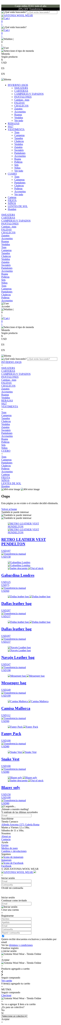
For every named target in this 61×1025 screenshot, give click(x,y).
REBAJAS (13, 123)
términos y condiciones (21, 945)
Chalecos (19, 141)
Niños (17, 167)
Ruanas (18, 114)
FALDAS (19, 102)
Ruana (17, 159)
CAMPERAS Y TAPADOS (29, 93)
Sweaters (19, 150)
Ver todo (18, 120)
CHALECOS (21, 105)
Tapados (18, 138)
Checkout (6, 995)
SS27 (10, 126)
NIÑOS (12, 203)
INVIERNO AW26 (18, 85)
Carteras (12, 197)
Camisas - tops (21, 99)
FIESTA (12, 200)
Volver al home (9, 509)
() (5, 21)
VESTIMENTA (16, 129)
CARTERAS (21, 91)
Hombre (12, 209)
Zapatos (18, 108)
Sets (16, 164)
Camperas (19, 135)
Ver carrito (6, 980)
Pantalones (19, 153)
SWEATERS (21, 88)
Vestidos (18, 117)
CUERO (12, 173)
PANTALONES (23, 96)
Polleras (18, 161)
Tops (16, 132)
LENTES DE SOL (18, 206)
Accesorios (20, 111)
